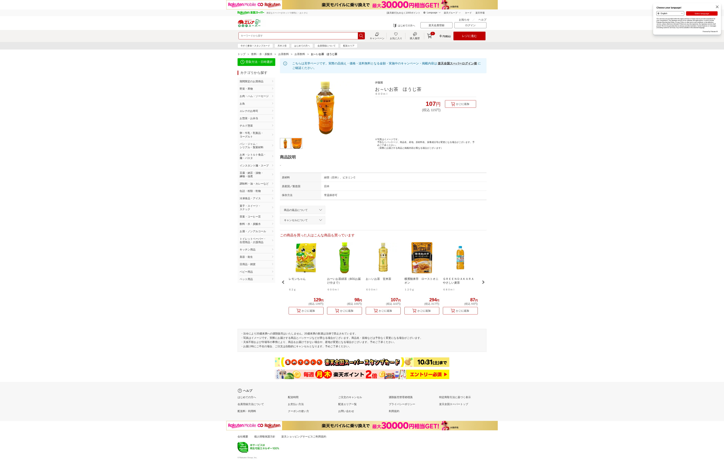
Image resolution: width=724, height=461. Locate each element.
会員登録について (327, 45)
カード (468, 12)
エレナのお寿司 (249, 110)
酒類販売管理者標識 (401, 397)
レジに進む (469, 35)
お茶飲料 (283, 54)
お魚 (242, 103)
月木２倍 (282, 45)
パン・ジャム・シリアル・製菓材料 (251, 145)
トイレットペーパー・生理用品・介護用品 (253, 240)
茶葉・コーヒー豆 (250, 216)
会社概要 (243, 436)
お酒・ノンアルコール (253, 231)
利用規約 (394, 411)
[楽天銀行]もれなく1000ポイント (403, 12)
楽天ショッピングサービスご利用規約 (303, 436)
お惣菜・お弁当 (249, 118)
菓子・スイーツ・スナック (250, 207)
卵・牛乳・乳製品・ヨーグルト (251, 134)
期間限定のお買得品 (251, 81)
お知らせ (464, 19)
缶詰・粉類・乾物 (250, 190)
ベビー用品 (246, 271)
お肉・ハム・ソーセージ (254, 96)
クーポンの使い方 (298, 411)
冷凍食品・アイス (250, 198)
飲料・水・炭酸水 (261, 54)
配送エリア (348, 45)
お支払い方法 (296, 404)
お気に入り (396, 38)
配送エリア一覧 (347, 404)
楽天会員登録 (436, 25)
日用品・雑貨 (247, 264)
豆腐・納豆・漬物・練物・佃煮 (251, 174)
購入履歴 (415, 38)
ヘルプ (482, 19)
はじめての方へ (406, 25)
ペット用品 (246, 279)
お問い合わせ (346, 411)
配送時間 (293, 397)
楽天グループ (450, 12)
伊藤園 (379, 82)
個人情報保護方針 (264, 436)
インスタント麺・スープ (254, 165)
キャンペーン (377, 38)
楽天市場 (480, 12)
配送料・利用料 (247, 411)
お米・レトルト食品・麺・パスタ (253, 156)
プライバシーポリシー (402, 404)
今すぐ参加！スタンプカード (255, 45)
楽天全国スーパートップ (453, 404)
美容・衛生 (246, 256)
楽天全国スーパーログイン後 (457, 63)
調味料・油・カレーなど (254, 183)
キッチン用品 (247, 249)
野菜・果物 (246, 88)
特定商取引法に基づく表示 (455, 397)
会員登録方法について (251, 404)
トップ (241, 54)
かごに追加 (462, 103)
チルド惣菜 (246, 125)
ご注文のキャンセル (350, 397)
